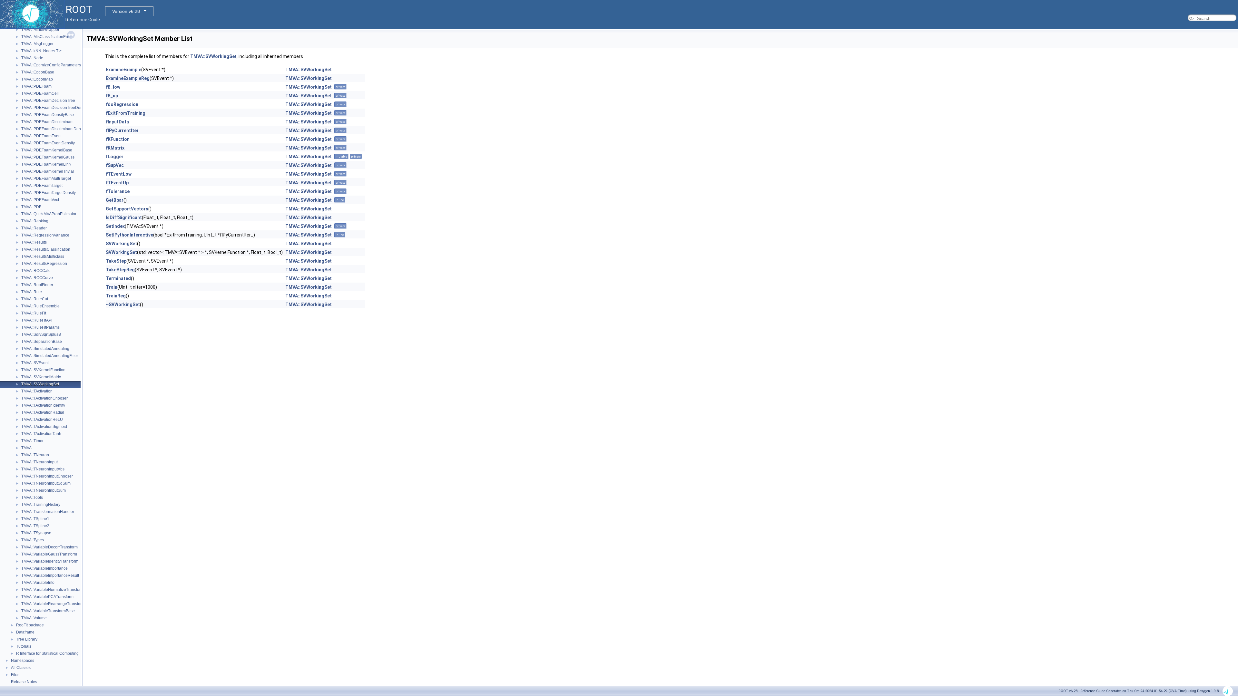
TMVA (26, 448)
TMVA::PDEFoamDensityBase (47, 114)
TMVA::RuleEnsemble (40, 306)
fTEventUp (117, 182)
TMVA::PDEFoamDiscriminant (47, 122)
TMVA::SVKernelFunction (43, 370)
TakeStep (116, 261)
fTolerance (118, 191)
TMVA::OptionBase (37, 72)
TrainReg (116, 295)
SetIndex (115, 226)
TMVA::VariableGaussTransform (49, 554)
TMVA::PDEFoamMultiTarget (46, 178)
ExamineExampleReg (128, 78)
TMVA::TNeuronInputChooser (47, 476)
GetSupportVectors (127, 208)
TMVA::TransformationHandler (47, 511)
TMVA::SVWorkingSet (40, 384)
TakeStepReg (120, 269)
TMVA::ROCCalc (35, 270)
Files (15, 674)
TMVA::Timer (32, 441)
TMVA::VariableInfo (37, 582)
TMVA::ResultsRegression (44, 263)
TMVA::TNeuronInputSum (43, 490)
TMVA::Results (34, 242)
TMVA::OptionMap (37, 79)
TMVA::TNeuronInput (39, 462)
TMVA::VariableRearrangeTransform (53, 604)
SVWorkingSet (121, 243)
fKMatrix (115, 147)
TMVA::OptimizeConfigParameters (51, 65)
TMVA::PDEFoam (36, 86)
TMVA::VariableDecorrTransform (49, 547)
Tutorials (23, 646)
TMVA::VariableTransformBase (48, 611)
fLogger (114, 156)
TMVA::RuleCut (34, 299)
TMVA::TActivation (37, 391)
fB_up (112, 95)
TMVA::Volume (34, 618)
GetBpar (114, 200)
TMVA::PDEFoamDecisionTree (48, 100)
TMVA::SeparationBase (41, 341)
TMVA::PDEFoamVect (40, 200)
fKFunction (118, 139)
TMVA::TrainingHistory (40, 504)
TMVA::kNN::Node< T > (41, 51)
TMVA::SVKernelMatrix (41, 377)
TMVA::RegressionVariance (45, 235)
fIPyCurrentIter (122, 130)
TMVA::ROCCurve (37, 278)
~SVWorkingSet (123, 304)
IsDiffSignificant (124, 217)
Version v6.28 (126, 11)
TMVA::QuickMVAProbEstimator (48, 214)
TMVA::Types (32, 540)
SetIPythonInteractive (129, 234)
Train (111, 287)
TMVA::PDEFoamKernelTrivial (47, 171)
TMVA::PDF (31, 207)
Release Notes (24, 682)
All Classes (21, 667)
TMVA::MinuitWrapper (40, 29)
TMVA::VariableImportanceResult (50, 575)
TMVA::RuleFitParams (40, 327)
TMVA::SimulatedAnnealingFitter (49, 355)
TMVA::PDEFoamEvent (41, 136)
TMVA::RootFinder (37, 285)
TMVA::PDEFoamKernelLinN (46, 164)
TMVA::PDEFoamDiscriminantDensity (54, 129)
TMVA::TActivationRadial (42, 412)
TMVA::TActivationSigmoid (44, 426)
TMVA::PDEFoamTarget (42, 185)
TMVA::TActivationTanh (41, 433)
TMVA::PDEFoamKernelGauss (47, 157)
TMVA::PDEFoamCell (40, 93)
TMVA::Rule (31, 292)
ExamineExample (123, 69)
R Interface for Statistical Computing (47, 653)
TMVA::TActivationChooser (44, 398)
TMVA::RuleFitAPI (36, 320)
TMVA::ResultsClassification (45, 249)
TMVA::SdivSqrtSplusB (41, 334)
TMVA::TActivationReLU (42, 419)
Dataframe (25, 632)
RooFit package (30, 625)
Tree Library (26, 639)
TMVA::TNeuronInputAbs (42, 469)
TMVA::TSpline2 (35, 526)
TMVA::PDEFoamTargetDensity (48, 192)
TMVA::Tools (32, 497)
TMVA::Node (32, 58)
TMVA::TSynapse (36, 533)
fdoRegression (122, 104)
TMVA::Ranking (34, 221)
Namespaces (22, 660)
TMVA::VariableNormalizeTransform (52, 589)
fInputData (117, 121)
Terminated (118, 278)
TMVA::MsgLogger (37, 44)
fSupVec (115, 165)
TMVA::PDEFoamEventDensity (48, 143)
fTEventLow (119, 174)
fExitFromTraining (125, 113)
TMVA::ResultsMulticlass (42, 256)
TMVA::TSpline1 (35, 519)
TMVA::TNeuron (35, 455)
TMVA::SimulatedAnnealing (45, 348)
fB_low (113, 87)
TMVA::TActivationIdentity (43, 405)
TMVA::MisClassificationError (46, 36)
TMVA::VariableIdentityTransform (49, 561)
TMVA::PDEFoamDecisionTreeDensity (54, 107)
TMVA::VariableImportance (44, 568)
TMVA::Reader (34, 228)
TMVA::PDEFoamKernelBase (46, 150)
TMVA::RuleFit (33, 313)
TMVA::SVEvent (35, 363)
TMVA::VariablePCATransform (47, 596)
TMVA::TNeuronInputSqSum (46, 483)
